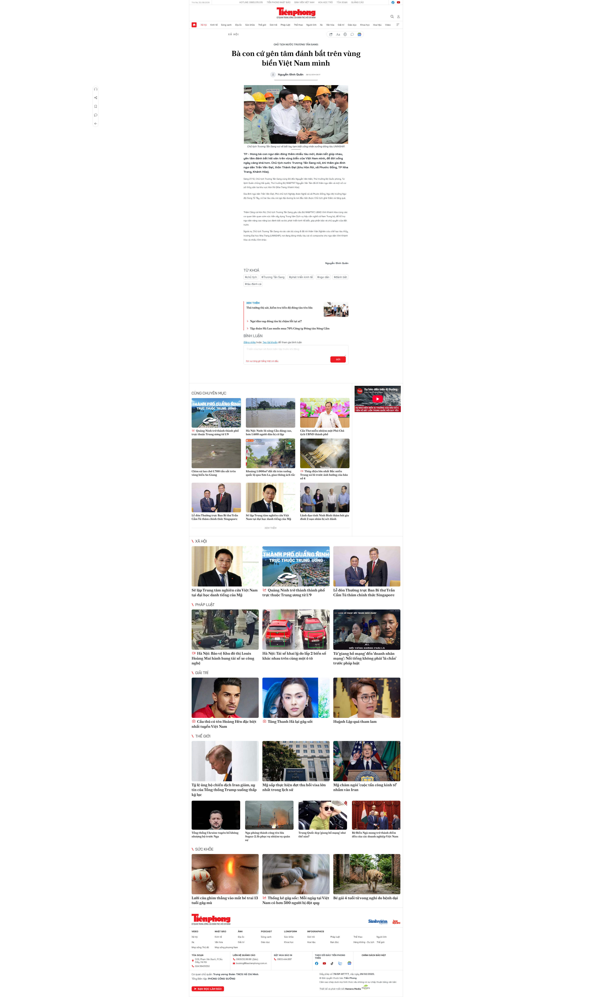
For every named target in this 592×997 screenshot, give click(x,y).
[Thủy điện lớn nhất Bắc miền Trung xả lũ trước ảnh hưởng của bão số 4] (324, 453)
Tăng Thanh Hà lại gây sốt (290, 721)
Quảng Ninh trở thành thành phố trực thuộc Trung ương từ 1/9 (215, 432)
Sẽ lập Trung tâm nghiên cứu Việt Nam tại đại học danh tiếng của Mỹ (268, 517)
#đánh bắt (340, 277)
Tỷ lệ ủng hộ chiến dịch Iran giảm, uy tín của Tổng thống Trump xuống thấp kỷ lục (224, 789)
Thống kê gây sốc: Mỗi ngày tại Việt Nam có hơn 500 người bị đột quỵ (295, 900)
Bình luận (96, 115)
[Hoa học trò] (396, 922)
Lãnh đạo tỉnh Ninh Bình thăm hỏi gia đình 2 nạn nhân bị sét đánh (324, 517)
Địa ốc (238, 24)
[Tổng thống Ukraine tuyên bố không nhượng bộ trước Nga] (216, 815)
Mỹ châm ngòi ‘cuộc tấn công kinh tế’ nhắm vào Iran (365, 787)
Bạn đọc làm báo (210, 988)
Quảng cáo (357, 2)
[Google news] (351, 963)
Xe (321, 24)
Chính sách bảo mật (374, 955)
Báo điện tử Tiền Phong (296, 13)
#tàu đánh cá (253, 284)
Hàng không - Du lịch (364, 942)
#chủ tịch (251, 277)
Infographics (315, 931)
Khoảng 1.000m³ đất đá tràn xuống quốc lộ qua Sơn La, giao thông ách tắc (270, 473)
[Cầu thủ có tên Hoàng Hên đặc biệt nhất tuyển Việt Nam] (225, 698)
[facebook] (393, 2)
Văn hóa (330, 24)
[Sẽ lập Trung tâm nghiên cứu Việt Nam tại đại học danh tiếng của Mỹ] (270, 497)
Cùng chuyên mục (209, 393)
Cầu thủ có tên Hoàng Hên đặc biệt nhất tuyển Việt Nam (224, 724)
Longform (290, 931)
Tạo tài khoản (270, 342)
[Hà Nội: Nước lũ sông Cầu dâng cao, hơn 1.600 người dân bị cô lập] (270, 413)
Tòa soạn (342, 2)
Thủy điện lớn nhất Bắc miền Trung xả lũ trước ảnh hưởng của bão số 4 (324, 474)
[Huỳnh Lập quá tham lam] (366, 698)
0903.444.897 (284, 959)
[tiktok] (333, 963)
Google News (359, 34)
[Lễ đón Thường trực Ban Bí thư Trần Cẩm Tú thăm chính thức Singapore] (216, 497)
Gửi (338, 359)
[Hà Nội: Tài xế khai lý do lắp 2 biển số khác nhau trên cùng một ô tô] (295, 629)
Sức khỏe (250, 24)
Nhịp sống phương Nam (226, 947)
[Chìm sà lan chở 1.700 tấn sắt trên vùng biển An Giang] (216, 453)
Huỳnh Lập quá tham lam (355, 721)
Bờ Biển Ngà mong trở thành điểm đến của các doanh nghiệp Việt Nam (375, 834)
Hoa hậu (377, 24)
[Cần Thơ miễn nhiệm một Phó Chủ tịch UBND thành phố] (324, 413)
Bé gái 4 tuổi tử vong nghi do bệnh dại (365, 898)
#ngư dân (323, 277)
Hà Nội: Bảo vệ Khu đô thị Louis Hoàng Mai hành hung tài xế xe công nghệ (223, 658)
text (338, 34)
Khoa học (365, 24)
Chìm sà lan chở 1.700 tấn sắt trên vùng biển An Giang (214, 473)
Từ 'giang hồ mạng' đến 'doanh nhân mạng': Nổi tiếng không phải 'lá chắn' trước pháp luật (364, 658)
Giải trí (341, 24)
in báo (345, 34)
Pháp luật (285, 24)
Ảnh (240, 931)
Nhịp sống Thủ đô (200, 947)
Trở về (96, 124)
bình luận (352, 34)
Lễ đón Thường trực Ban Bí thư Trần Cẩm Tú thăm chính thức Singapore (215, 517)
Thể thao (298, 24)
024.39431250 (202, 966)
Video (388, 24)
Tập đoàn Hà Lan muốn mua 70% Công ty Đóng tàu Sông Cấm (289, 328)
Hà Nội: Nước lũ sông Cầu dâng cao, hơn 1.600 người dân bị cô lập (269, 432)
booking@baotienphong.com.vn (251, 963)
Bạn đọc (334, 942)
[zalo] (342, 963)
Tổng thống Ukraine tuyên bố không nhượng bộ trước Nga (215, 834)
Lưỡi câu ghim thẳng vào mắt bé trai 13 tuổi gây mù (225, 900)
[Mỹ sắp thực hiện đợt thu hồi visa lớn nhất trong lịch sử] (295, 761)
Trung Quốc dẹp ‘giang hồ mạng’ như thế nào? (322, 834)
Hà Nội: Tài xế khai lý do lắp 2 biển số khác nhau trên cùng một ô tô (294, 656)
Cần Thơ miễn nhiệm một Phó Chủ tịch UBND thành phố (322, 432)
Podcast (266, 931)
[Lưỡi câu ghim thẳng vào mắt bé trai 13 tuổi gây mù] (225, 874)
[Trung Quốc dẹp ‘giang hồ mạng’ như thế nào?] (322, 815)
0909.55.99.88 (243, 959)
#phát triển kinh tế (301, 277)
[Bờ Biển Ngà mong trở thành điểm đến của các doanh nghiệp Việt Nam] (376, 815)
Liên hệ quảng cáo (244, 955)
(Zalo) (255, 959)
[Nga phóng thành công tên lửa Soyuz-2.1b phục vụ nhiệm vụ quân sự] (269, 815)
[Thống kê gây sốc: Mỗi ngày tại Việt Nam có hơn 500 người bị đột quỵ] (295, 874)
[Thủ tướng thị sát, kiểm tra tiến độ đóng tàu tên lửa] (336, 309)
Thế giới (262, 24)
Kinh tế (214, 24)
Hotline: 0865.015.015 (251, 2)
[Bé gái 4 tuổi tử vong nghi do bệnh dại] (366, 874)
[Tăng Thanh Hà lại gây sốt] (295, 698)
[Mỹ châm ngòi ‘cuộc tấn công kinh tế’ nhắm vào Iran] (366, 761)
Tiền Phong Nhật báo (278, 2)
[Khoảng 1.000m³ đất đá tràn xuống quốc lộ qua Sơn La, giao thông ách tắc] (270, 453)
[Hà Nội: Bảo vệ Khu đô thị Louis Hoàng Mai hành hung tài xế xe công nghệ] (225, 629)
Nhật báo (220, 931)
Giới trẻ (273, 24)
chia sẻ (331, 34)
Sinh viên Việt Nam (304, 2)
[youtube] (398, 2)
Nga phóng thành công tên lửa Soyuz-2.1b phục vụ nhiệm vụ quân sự (267, 836)
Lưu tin (96, 106)
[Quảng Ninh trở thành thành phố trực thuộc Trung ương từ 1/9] (216, 413)
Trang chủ (194, 24)
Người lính (311, 24)
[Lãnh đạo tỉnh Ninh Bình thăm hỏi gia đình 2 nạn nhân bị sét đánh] (324, 497)
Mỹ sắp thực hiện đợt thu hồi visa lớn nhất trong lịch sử (294, 787)
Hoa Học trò (325, 2)
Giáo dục (352, 24)
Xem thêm (397, 24)
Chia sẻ (96, 98)
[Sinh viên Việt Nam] (378, 922)
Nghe (96, 89)
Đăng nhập (250, 342)
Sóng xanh (226, 24)
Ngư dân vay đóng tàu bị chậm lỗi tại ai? (276, 321)
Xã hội (204, 24)
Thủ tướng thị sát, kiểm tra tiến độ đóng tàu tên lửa (279, 307)
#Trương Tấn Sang (272, 277)
